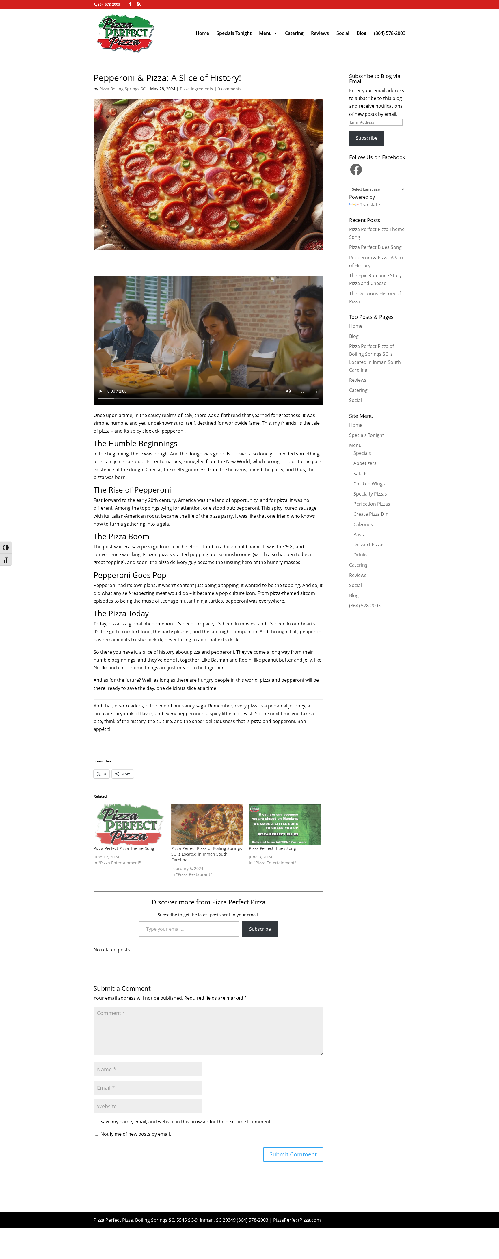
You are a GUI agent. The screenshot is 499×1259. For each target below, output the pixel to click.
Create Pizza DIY (370, 514)
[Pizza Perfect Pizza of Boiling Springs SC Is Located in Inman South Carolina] (207, 824)
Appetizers (365, 463)
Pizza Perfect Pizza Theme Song (124, 848)
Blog (361, 33)
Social (342, 33)
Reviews (320, 33)
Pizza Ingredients (196, 89)
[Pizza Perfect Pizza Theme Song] (129, 824)
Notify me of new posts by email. (135, 1134)
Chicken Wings (369, 483)
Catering (294, 33)
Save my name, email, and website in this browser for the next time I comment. (186, 1121)
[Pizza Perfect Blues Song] (285, 824)
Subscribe (260, 929)
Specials (362, 453)
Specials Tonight (234, 33)
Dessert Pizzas (369, 544)
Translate (370, 205)
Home (202, 33)
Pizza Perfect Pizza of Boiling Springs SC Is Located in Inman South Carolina (206, 854)
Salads (360, 473)
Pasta (359, 534)
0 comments (229, 89)
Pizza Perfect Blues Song (272, 848)
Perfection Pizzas (371, 504)
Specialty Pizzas (370, 494)
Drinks (360, 555)
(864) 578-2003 (389, 33)
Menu (265, 33)
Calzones (363, 524)
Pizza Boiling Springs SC (122, 89)
